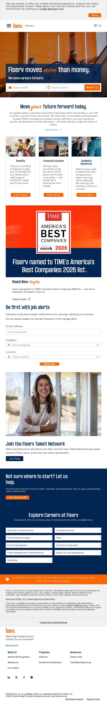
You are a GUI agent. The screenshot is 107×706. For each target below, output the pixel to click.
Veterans (43, 656)
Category (11, 340)
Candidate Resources (80, 662)
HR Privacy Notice (61, 581)
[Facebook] (24, 677)
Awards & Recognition (19, 656)
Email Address (14, 326)
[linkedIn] (9, 677)
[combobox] (26, 87)
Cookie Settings (48, 8)
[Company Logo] (17, 25)
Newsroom (13, 662)
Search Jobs (76, 656)
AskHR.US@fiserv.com (77, 605)
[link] (14, 458)
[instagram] (31, 677)
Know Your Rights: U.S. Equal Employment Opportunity (30, 599)
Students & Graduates (50, 662)
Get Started (15, 497)
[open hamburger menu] (9, 26)
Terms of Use (93, 699)
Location (11, 352)
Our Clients (13, 667)
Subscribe (49, 363)
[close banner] (99, 579)
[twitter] (16, 677)
